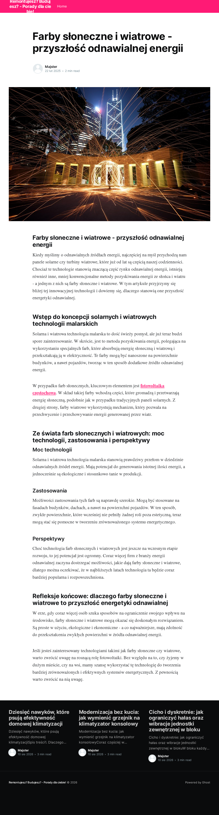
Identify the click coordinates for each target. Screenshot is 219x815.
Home (62, 6)
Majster (51, 66)
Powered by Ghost (197, 782)
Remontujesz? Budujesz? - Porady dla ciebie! (37, 782)
